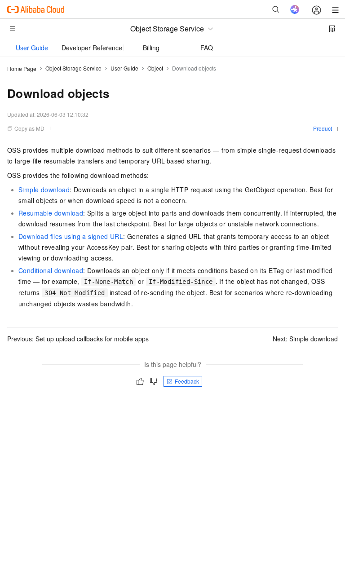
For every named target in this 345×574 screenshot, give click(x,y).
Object (155, 68)
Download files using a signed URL (70, 236)
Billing (151, 47)
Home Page (21, 68)
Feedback (187, 381)
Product (322, 128)
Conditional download (50, 270)
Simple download (44, 189)
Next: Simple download (305, 338)
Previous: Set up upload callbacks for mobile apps (78, 338)
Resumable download (50, 212)
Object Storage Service (73, 68)
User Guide (32, 47)
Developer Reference (92, 47)
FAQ (206, 47)
